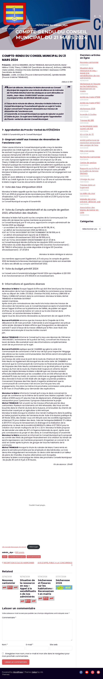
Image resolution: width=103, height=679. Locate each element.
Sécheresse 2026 (63, 581)
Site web (54, 644)
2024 (5, 557)
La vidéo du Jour (87, 193)
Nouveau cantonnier (8, 581)
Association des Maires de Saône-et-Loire (89, 210)
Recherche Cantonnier (90, 157)
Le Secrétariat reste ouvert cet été (89, 127)
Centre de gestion (88, 162)
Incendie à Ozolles (88, 114)
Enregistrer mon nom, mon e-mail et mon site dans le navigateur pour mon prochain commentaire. (35, 654)
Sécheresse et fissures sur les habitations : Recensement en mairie (46, 587)
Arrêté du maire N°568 (90, 97)
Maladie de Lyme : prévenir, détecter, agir (90, 200)
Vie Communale (33, 557)
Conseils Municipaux (17, 557)
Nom (5, 644)
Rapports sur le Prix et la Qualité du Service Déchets (89, 171)
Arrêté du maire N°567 (90, 103)
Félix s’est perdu (87, 151)
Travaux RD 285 (87, 120)
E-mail (29, 644)
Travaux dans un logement (87, 186)
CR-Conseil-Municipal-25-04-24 (14, 547)
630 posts (19, 552)
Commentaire (9, 617)
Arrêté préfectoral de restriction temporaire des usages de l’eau (90, 142)
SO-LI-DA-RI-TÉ (87, 134)
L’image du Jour (87, 179)
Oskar (34, 672)
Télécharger (33, 547)
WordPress (18, 672)
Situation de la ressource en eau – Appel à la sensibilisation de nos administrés (28, 588)
